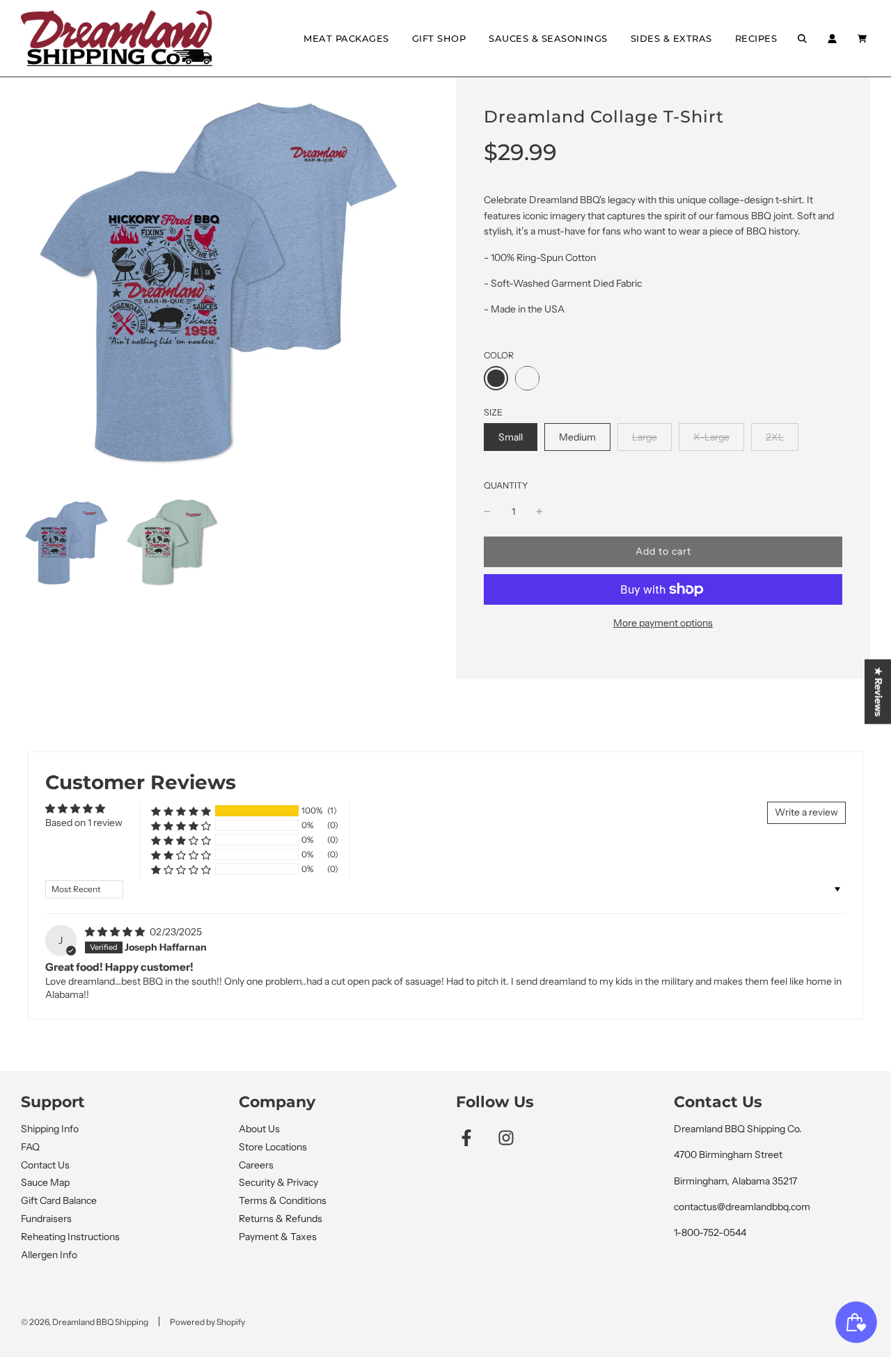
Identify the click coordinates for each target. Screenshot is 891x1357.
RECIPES (756, 38)
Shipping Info (50, 1128)
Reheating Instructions (70, 1236)
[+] (539, 511)
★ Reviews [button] (878, 691)
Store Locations (273, 1147)
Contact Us (45, 1165)
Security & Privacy (278, 1182)
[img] (116, 932)
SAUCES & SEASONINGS (548, 38)
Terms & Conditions (282, 1200)
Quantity (506, 485)
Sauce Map (45, 1182)
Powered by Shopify (207, 1322)
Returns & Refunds (280, 1218)
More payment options (663, 623)
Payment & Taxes (278, 1236)
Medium (577, 436)
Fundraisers (46, 1218)
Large (644, 436)
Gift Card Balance (59, 1200)
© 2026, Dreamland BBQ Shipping (84, 1322)
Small (510, 436)
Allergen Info (49, 1254)
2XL (774, 436)
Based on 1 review (84, 822)
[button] (181, 811)
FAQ (30, 1147)
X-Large (711, 436)
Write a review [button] (806, 812)
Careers (256, 1165)
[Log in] (832, 39)
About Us (259, 1128)
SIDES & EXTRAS (671, 38)
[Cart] (864, 39)
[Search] (802, 39)
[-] (487, 511)
